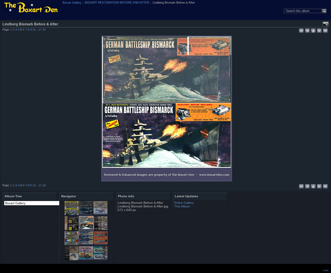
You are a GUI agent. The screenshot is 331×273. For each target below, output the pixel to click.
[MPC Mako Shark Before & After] (100, 244)
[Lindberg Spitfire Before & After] (100, 229)
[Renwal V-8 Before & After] (86, 259)
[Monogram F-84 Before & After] (86, 244)
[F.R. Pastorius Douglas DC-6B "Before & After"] (100, 214)
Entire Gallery (184, 202)
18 (44, 29)
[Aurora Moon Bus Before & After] (86, 214)
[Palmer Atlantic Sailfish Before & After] (72, 259)
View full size (326, 24)
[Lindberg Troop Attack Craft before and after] (72, 244)
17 (40, 29)
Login (326, 270)
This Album (182, 206)
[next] (319, 30)
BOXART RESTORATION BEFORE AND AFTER (117, 2)
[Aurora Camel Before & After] (72, 214)
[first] (301, 30)
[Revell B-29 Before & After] (100, 259)
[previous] (307, 30)
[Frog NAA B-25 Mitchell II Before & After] (72, 229)
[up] (313, 30)
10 (34, 29)
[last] (325, 30)
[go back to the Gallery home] (31, 8)
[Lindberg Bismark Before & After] (166, 108)
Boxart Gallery (72, 2)
